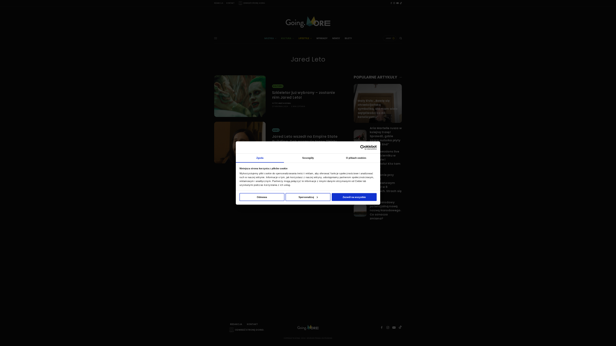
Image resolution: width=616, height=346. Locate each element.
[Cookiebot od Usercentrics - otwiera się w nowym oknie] (363, 147)
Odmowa (262, 197)
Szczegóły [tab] (308, 158)
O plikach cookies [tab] (356, 158)
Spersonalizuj (306, 197)
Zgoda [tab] (260, 158)
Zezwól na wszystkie (354, 197)
